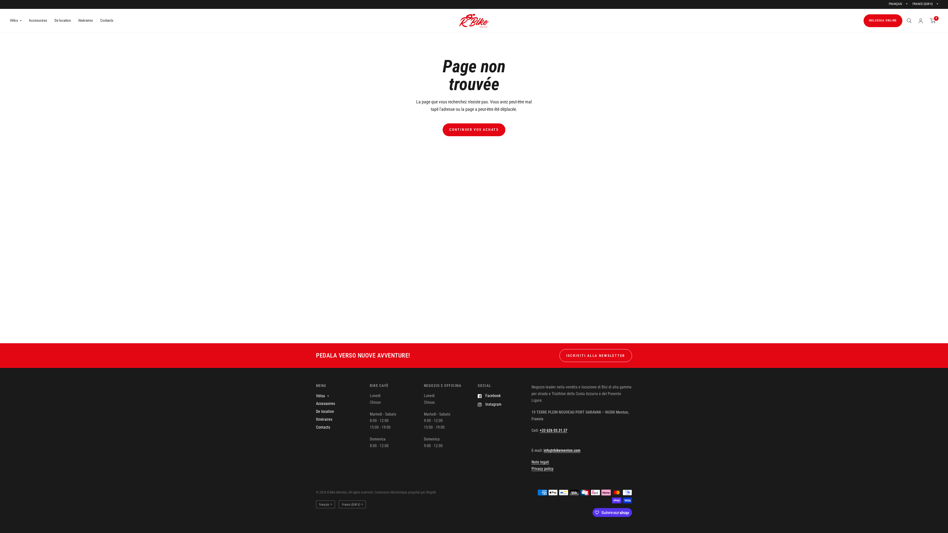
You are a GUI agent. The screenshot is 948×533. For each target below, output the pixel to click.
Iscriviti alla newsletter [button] (595, 356)
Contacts (106, 20)
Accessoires (38, 20)
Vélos (14, 20)
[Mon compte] (921, 21)
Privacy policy (542, 468)
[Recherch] (909, 21)
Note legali (540, 462)
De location (63, 20)
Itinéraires (85, 20)
